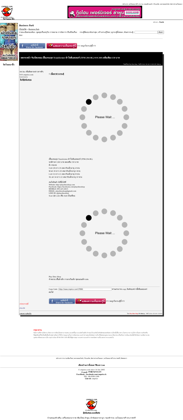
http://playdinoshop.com (65, 185)
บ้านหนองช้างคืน (54, 418)
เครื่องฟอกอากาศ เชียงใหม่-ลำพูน (75, 418)
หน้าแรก (125, 4)
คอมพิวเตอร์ (148, 4)
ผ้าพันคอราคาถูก (97, 418)
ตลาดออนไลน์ (164, 4)
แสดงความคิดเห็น (25, 314)
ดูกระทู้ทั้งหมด (117, 32)
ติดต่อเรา (124, 358)
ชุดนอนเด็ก (80, 279)
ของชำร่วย (109, 418)
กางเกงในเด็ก (69, 279)
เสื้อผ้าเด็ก (60, 279)
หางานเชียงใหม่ (68, 358)
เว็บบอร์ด (156, 4)
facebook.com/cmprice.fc (96, 374)
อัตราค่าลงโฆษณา (176, 4)
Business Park (34, 29)
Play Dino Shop (55, 277)
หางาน (141, 4)
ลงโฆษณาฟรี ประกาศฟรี (112, 358)
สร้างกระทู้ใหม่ (104, 32)
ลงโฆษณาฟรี (133, 4)
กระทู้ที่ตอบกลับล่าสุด (88, 32)
